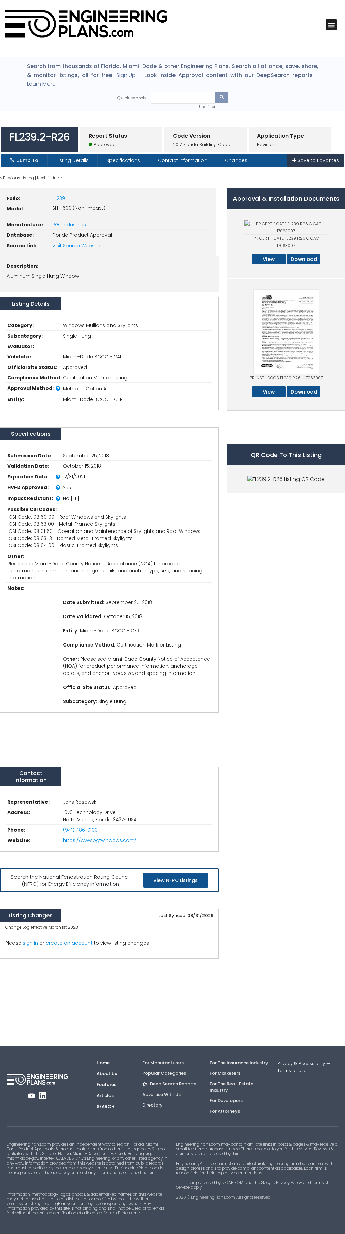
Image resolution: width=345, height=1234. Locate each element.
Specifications (123, 160)
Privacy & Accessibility (301, 1063)
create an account (69, 942)
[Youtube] (31, 1095)
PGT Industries (69, 224)
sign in (30, 943)
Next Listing (48, 178)
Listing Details (72, 160)
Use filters (208, 106)
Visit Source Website (76, 245)
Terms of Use (292, 1070)
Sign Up (126, 75)
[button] (331, 24)
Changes (236, 160)
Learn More (41, 84)
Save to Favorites (317, 160)
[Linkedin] (42, 1095)
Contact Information (182, 160)
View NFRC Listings (175, 880)
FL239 (58, 198)
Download (304, 259)
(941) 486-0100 (80, 830)
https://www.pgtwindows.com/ (99, 840)
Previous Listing (18, 178)
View (269, 259)
